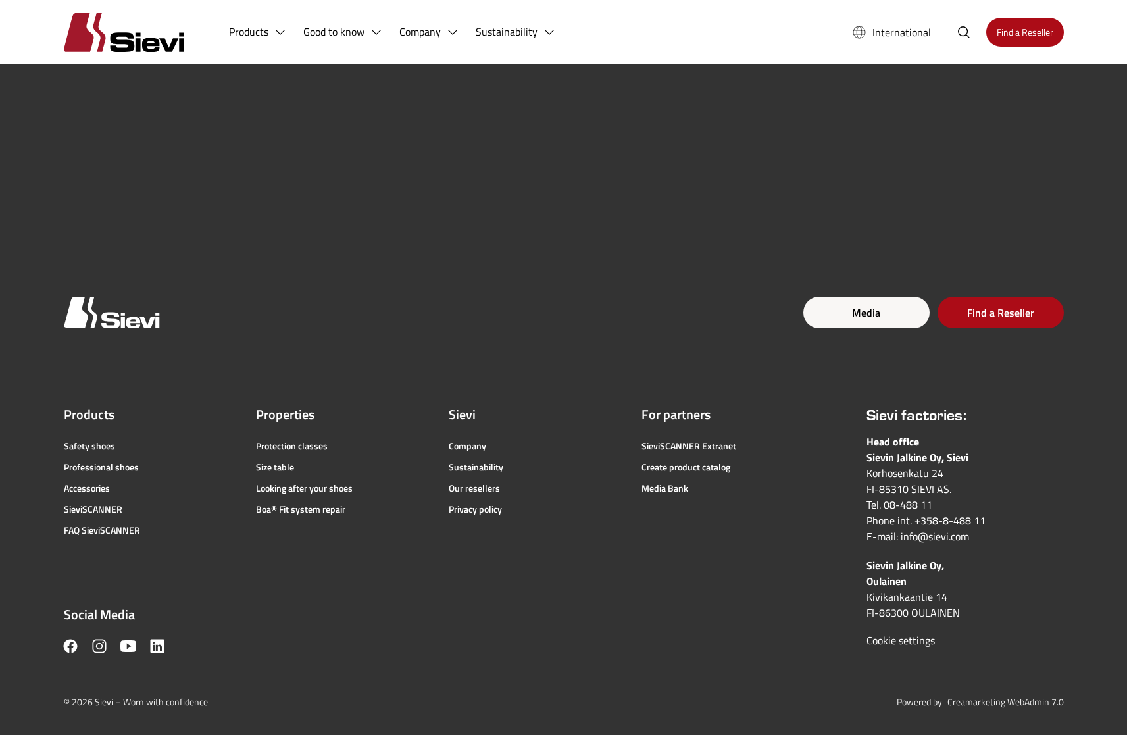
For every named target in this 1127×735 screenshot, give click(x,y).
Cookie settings (900, 640)
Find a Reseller (1000, 312)
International (901, 32)
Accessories (87, 488)
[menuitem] (258, 32)
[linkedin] (157, 646)
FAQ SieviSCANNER (102, 530)
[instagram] (99, 646)
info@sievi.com (935, 536)
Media (866, 312)
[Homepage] (140, 32)
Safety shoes (89, 446)
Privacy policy (475, 509)
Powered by (980, 702)
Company (467, 446)
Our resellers (474, 488)
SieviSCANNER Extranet (688, 446)
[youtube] (128, 646)
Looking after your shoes (304, 488)
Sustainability (476, 467)
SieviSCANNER (93, 509)
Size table (275, 467)
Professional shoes (101, 467)
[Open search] (963, 32)
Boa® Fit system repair (300, 509)
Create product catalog (685, 467)
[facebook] (70, 646)
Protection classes (292, 446)
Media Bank (664, 488)
